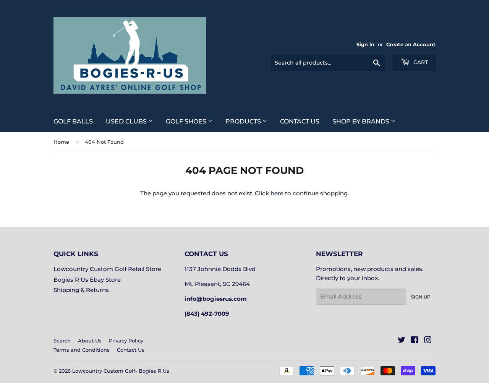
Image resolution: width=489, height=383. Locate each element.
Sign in (365, 44)
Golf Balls (73, 121)
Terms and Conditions (81, 350)
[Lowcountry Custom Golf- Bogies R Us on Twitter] (401, 340)
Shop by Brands (361, 121)
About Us (90, 341)
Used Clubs (127, 121)
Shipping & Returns (81, 290)
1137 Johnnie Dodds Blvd (220, 269)
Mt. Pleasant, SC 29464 (217, 283)
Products (243, 121)
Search (62, 341)
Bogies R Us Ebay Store (87, 279)
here (276, 193)
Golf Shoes (187, 121)
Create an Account (411, 44)
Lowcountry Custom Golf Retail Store (107, 269)
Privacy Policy (126, 341)
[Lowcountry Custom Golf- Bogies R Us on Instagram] (428, 340)
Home (61, 142)
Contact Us (299, 121)
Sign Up (421, 297)
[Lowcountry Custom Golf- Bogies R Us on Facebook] (415, 340)
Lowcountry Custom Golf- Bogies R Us (120, 371)
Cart (420, 62)
